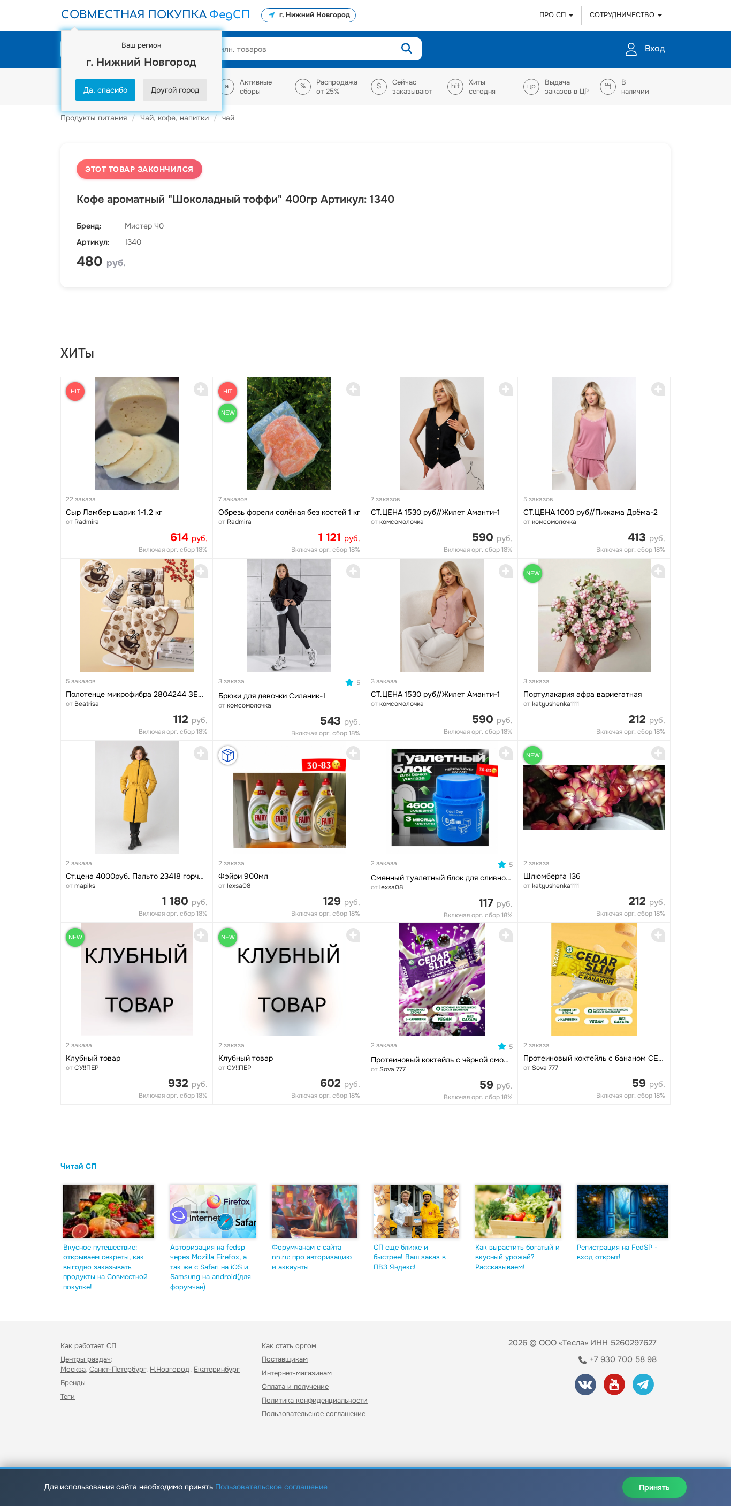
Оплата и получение (295, 1386)
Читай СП (78, 1166)
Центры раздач (85, 1359)
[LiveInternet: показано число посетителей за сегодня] (84, 1445)
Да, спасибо (105, 90)
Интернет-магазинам (297, 1373)
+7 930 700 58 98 (622, 1359)
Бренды (73, 1382)
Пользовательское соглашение (314, 1413)
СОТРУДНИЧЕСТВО (623, 14)
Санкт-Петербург (117, 1369)
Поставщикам (285, 1359)
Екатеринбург (217, 1369)
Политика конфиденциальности (315, 1400)
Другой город (175, 90)
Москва (73, 1369)
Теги (67, 1396)
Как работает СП (88, 1345)
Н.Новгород (170, 1369)
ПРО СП (553, 14)
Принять (654, 1487)
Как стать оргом (289, 1345)
